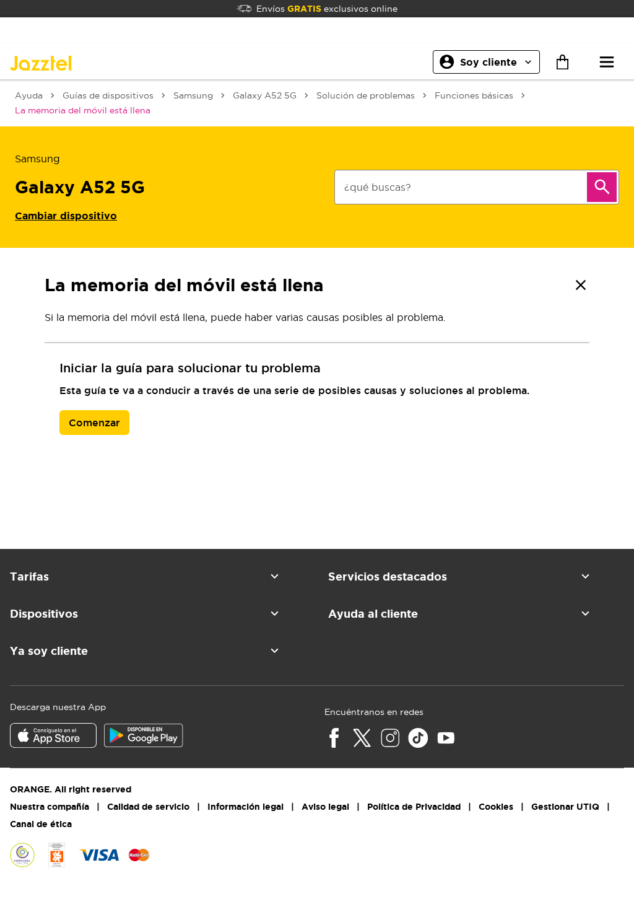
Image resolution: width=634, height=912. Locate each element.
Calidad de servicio (148, 807)
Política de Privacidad (414, 807)
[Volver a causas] (580, 285)
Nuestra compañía (49, 807)
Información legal (245, 807)
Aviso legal (325, 807)
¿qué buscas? (377, 187)
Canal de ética (41, 824)
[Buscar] (602, 187)
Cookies (496, 807)
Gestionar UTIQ (565, 807)
